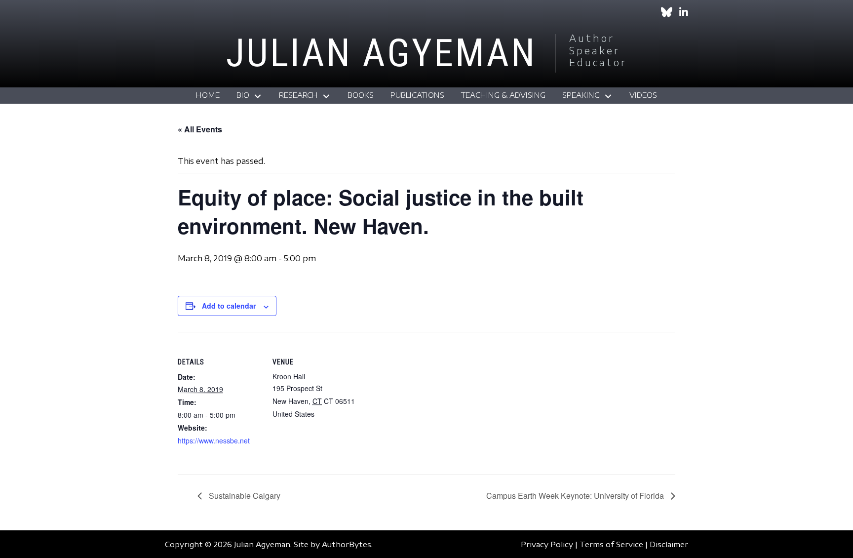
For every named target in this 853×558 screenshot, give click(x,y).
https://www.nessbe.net (214, 440)
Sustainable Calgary (243, 495)
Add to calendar (229, 306)
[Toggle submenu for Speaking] (608, 96)
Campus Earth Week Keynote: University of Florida (576, 495)
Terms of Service (611, 544)
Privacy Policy (547, 544)
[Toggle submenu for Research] (326, 96)
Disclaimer (669, 544)
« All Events (200, 129)
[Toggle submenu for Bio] (257, 96)
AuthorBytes (346, 544)
